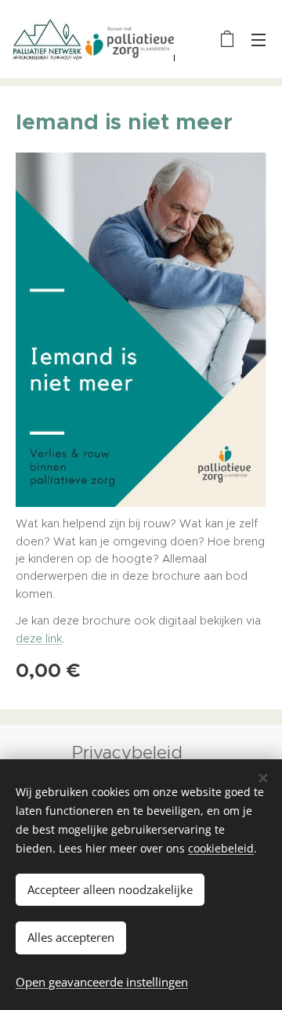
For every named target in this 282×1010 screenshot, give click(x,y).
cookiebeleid (221, 848)
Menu (258, 39)
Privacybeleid (130, 752)
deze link (39, 639)
